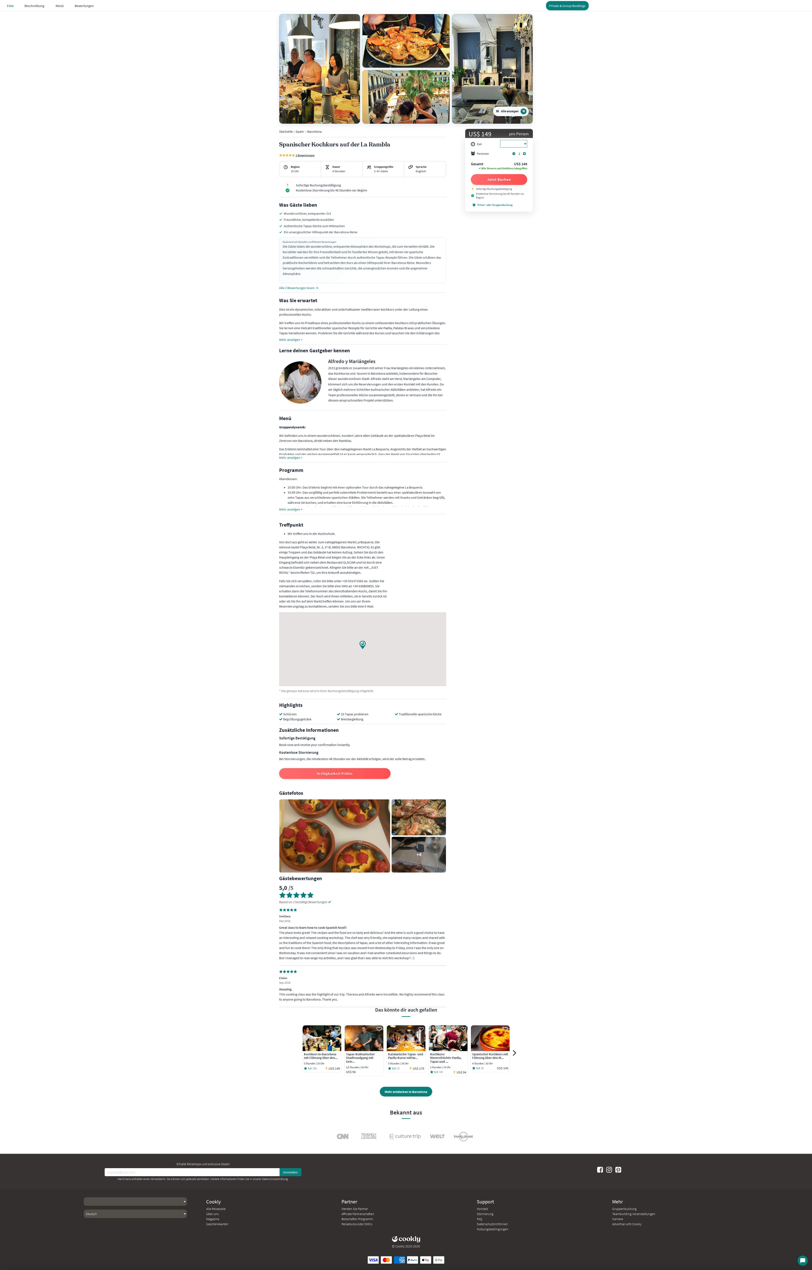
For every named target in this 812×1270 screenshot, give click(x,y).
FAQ (479, 1219)
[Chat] (803, 1261)
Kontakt (482, 1209)
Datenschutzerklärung (275, 1179)
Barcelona (314, 131)
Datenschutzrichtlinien (492, 1224)
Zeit (479, 144)
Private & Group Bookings (567, 6)
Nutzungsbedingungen (492, 1229)
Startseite (286, 131)
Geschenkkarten (217, 1224)
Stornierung (485, 1214)
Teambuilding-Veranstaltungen (633, 1214)
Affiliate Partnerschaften (358, 1214)
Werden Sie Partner (355, 1209)
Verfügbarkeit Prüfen (335, 773)
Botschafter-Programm (357, 1219)
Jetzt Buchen (499, 179)
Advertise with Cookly (627, 1224)
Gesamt (477, 164)
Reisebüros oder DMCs (357, 1224)
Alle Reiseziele (216, 1209)
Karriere (617, 1219)
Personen (483, 153)
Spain (300, 131)
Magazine (212, 1219)
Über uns (212, 1214)
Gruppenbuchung (624, 1209)
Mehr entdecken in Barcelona (406, 1092)
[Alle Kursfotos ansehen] (319, 69)
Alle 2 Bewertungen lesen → (298, 288)
